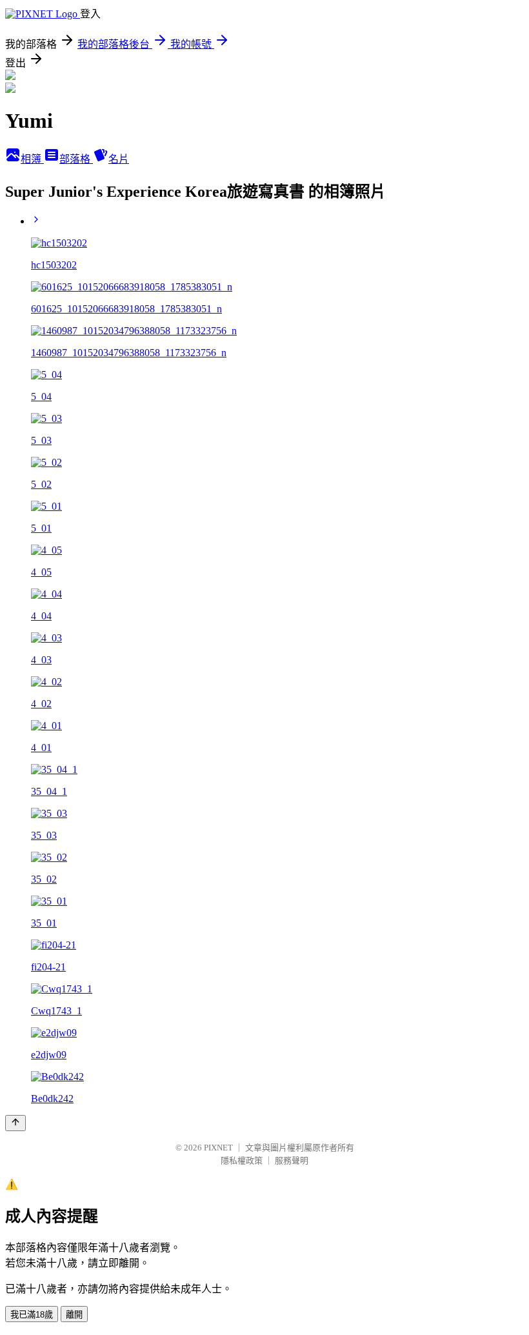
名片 (118, 159)
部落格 (76, 159)
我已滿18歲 (31, 1315)
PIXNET (218, 1147)
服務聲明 (291, 1160)
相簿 (32, 159)
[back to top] (15, 1123)
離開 (74, 1315)
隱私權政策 (242, 1160)
